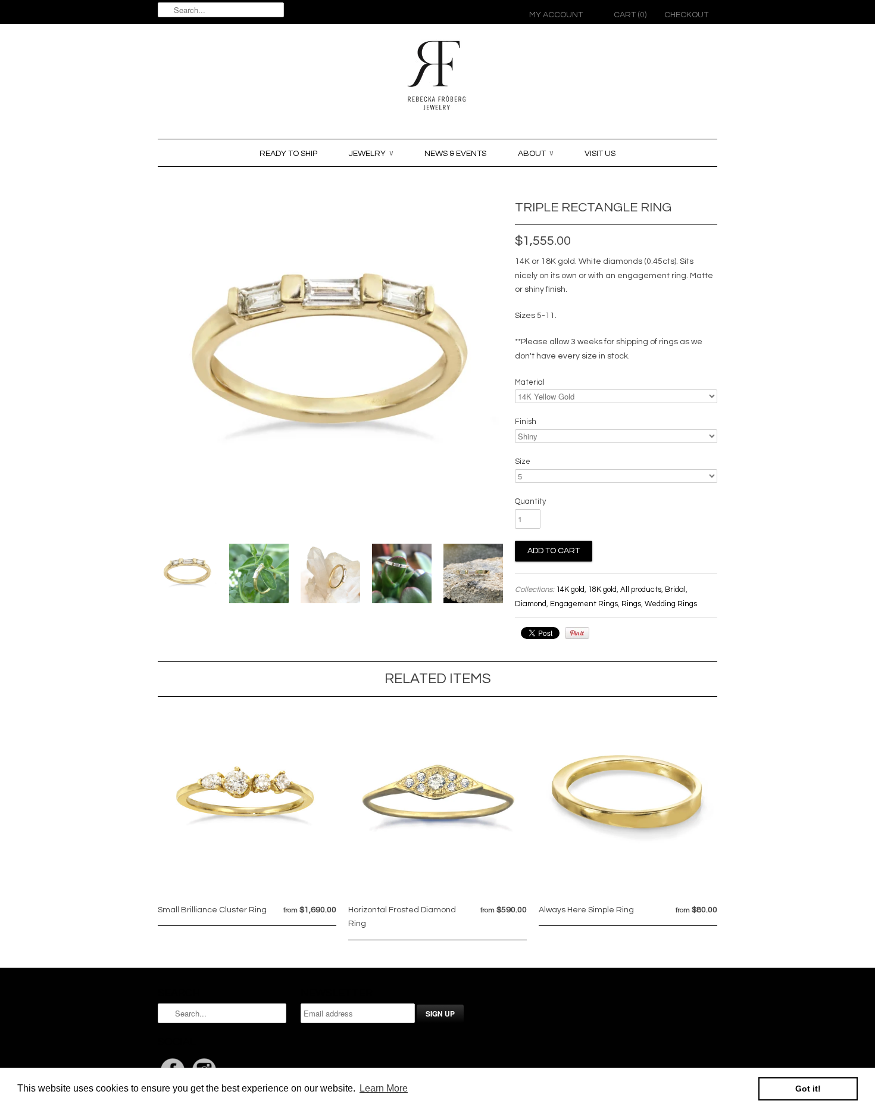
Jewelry (371, 153)
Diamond (530, 604)
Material (530, 382)
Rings (631, 604)
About (535, 153)
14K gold (570, 589)
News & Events (455, 153)
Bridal (675, 589)
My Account (556, 15)
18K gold (602, 589)
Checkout (686, 15)
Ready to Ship (288, 153)
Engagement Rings (584, 604)
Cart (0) (630, 15)
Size (522, 461)
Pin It (577, 633)
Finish (525, 421)
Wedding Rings (671, 604)
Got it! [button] (808, 1088)
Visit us (600, 153)
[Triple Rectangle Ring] (259, 576)
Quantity (530, 501)
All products (640, 589)
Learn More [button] (384, 1088)
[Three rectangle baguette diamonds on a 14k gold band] (187, 576)
